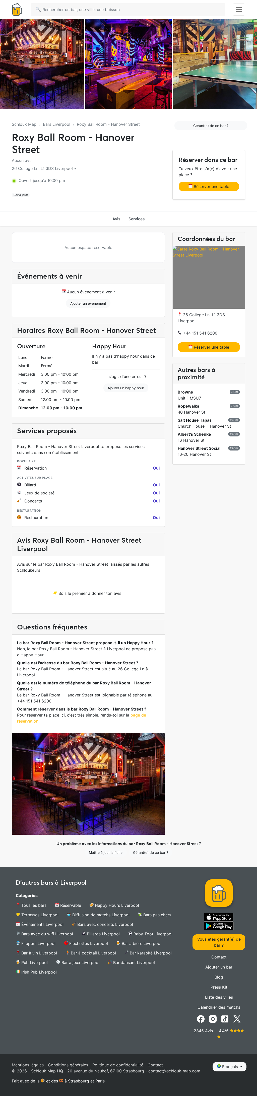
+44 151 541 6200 (199, 333)
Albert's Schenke (194, 434)
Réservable (70, 905)
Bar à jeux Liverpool (79, 962)
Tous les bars (33, 905)
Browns (185, 392)
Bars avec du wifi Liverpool (46, 933)
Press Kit (219, 987)
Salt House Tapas (195, 420)
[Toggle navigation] (239, 10)
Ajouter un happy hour (126, 388)
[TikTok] (225, 1018)
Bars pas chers (156, 914)
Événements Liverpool (41, 924)
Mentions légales (28, 1064)
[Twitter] (237, 1018)
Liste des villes (219, 997)
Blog (219, 977)
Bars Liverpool (56, 124)
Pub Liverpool (34, 962)
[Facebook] (201, 1018)
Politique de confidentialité (117, 1064)
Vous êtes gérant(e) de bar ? (219, 942)
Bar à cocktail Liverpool (93, 952)
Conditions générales (68, 1064)
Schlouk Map (24, 124)
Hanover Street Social (199, 448)
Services (136, 218)
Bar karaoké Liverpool (150, 952)
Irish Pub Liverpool (38, 972)
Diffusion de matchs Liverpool (100, 914)
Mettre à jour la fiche (105, 852)
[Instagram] (213, 1018)
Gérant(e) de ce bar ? (210, 125)
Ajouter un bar (218, 967)
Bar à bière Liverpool (140, 943)
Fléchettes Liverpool (88, 943)
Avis (116, 218)
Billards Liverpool (103, 933)
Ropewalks (188, 406)
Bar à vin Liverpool (38, 952)
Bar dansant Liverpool (133, 962)
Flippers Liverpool (37, 943)
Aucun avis (22, 160)
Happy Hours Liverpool (116, 905)
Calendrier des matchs (219, 1007)
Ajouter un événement (88, 303)
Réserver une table (210, 186)
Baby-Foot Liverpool (152, 933)
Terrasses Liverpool (39, 914)
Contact (219, 956)
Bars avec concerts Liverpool (104, 924)
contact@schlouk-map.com (174, 1070)
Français (230, 1066)
